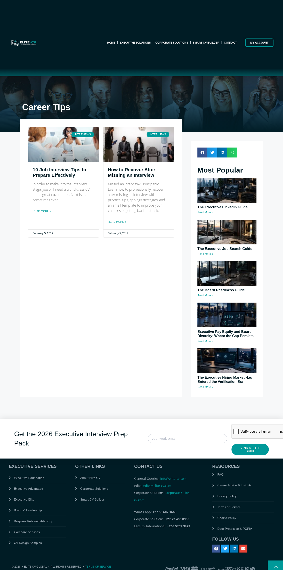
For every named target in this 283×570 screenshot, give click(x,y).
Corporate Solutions (171, 42)
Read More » (42, 211)
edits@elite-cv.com (157, 486)
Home (111, 42)
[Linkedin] (234, 549)
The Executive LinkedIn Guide (222, 207)
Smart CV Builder (206, 42)
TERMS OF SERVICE (98, 566)
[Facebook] (216, 549)
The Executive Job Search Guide (224, 249)
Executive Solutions (135, 42)
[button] (202, 152)
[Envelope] (243, 549)
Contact (230, 42)
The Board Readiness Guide (221, 290)
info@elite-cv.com (173, 478)
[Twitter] (225, 549)
